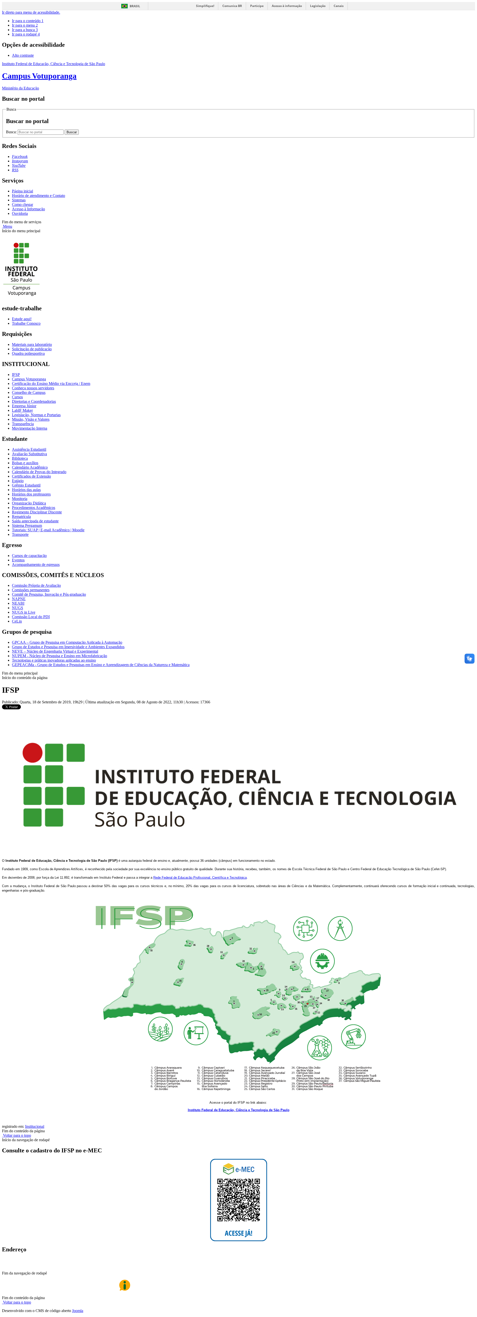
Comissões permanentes (30, 590)
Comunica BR (232, 6)
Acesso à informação (287, 6)
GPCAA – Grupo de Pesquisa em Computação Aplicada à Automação (67, 642)
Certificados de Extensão (31, 476)
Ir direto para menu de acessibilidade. (31, 12)
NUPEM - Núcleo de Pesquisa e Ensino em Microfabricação (59, 656)
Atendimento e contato (30, 1268)
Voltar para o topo (16, 1135)
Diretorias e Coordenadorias (34, 401)
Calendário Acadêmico (30, 467)
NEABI (18, 603)
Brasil (135, 6)
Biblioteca (20, 458)
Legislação (317, 6)
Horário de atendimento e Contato (38, 195)
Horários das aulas (26, 490)
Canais (339, 6)
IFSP (16, 374)
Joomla (77, 1311)
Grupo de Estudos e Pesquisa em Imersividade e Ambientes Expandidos (68, 647)
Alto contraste (23, 55)
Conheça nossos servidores (33, 388)
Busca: (12, 132)
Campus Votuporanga (29, 379)
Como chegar (22, 204)
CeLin (17, 621)
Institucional (34, 1126)
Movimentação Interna (29, 428)
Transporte (20, 534)
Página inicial (22, 191)
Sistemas (19, 200)
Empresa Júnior (24, 406)
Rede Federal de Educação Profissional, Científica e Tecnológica (200, 877)
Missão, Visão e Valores (30, 419)
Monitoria (19, 499)
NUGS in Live (23, 612)
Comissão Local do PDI (31, 617)
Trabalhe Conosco (26, 323)
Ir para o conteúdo (27, 21)
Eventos (18, 560)
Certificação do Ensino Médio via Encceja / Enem (51, 383)
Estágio (18, 481)
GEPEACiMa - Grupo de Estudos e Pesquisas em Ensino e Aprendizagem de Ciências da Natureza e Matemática (101, 665)
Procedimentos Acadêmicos (33, 507)
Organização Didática (29, 503)
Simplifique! (205, 6)
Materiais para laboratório (32, 344)
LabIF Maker (22, 410)
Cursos (17, 397)
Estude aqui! (22, 319)
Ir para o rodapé (26, 34)
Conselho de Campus (28, 392)
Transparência (23, 424)
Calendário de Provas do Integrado (39, 472)
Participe (257, 6)
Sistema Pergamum (27, 525)
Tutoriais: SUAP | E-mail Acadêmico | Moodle (48, 530)
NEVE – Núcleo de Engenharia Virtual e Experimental (55, 651)
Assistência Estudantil (29, 449)
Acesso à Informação (28, 209)
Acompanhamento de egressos (36, 564)
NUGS (17, 608)
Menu (7, 226)
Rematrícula (21, 516)
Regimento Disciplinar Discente (37, 512)
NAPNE (19, 599)
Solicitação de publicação (32, 349)
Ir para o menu (25, 25)
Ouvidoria (20, 213)
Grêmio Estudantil (26, 485)
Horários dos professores (31, 494)
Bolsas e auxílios (25, 463)
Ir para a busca (25, 30)
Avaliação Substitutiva (29, 454)
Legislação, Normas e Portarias (36, 415)
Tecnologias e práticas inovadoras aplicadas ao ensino (54, 660)
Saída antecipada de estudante (35, 521)
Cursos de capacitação (29, 555)
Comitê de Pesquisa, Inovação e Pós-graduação (49, 594)
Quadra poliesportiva (28, 353)
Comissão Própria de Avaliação (36, 585)
